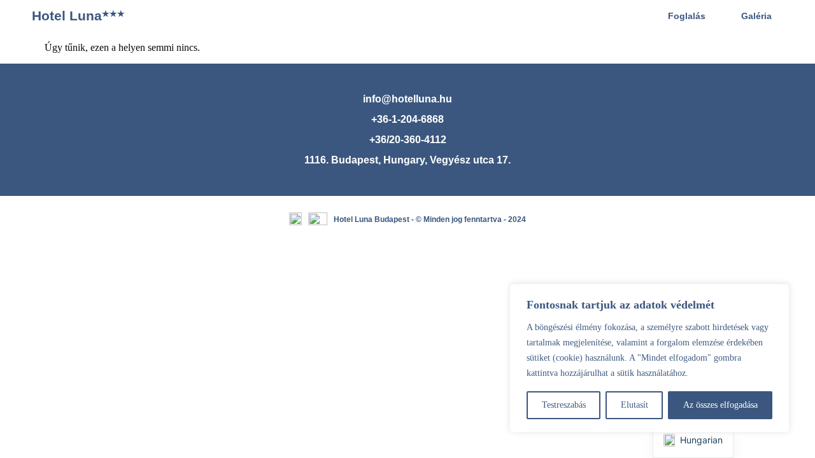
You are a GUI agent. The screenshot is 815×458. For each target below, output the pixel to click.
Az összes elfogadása (720, 405)
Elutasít (634, 405)
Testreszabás (564, 405)
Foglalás (686, 16)
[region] (649, 358)
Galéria (756, 16)
